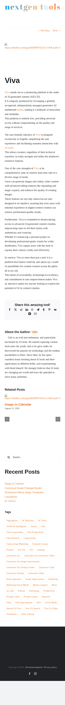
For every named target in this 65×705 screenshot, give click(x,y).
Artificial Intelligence (16, 526)
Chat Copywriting (14, 532)
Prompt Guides (31, 596)
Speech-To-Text (13, 608)
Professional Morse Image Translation (24, 492)
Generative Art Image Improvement (23, 561)
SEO (39, 602)
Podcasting (34, 591)
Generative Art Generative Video (39, 555)
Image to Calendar (18, 404)
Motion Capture (40, 585)
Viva (7, 92)
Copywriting (29, 538)
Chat (43, 526)
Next (55, 30)
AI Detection (28, 520)
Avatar (34, 526)
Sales (8, 602)
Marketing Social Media (17, 585)
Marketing (53, 579)
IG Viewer (10, 501)
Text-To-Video (51, 608)
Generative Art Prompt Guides (20, 567)
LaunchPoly (11, 496)
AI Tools (42, 520)
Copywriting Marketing (17, 544)
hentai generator (13, 579)
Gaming (40, 549)
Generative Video (36, 573)
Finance (10, 549)
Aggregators (12, 520)
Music (54, 585)
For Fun (21, 549)
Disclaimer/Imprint (34, 667)
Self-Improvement (23, 602)
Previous (45, 30)
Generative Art (13, 555)
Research (46, 596)
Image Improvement (35, 579)
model (20, 109)
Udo (35, 332)
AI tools (9, 147)
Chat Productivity (35, 532)
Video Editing (27, 614)
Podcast (21, 591)
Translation (11, 614)
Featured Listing (40, 544)
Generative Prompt (15, 573)
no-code (10, 591)
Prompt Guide (13, 596)
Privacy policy (50, 667)
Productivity (49, 591)
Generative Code (46, 567)
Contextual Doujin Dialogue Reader (23, 488)
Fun (31, 549)
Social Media (51, 602)
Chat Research (13, 538)
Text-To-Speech (32, 608)
